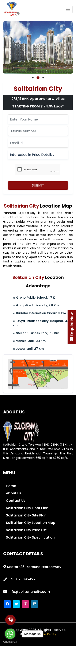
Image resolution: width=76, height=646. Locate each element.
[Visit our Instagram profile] (25, 604)
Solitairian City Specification (30, 537)
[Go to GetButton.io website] (10, 642)
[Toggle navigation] (68, 9)
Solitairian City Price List (26, 530)
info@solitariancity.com (29, 591)
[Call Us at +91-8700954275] (10, 620)
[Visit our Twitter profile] (16, 604)
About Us (14, 493)
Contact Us (16, 500)
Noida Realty (47, 634)
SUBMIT (38, 185)
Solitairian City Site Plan (26, 515)
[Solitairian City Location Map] (40, 373)
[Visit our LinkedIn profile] (34, 604)
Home (11, 485)
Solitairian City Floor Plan (27, 508)
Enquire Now (71, 324)
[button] (32, 81)
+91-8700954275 (23, 579)
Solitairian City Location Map (30, 522)
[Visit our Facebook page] (7, 604)
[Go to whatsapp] (10, 634)
